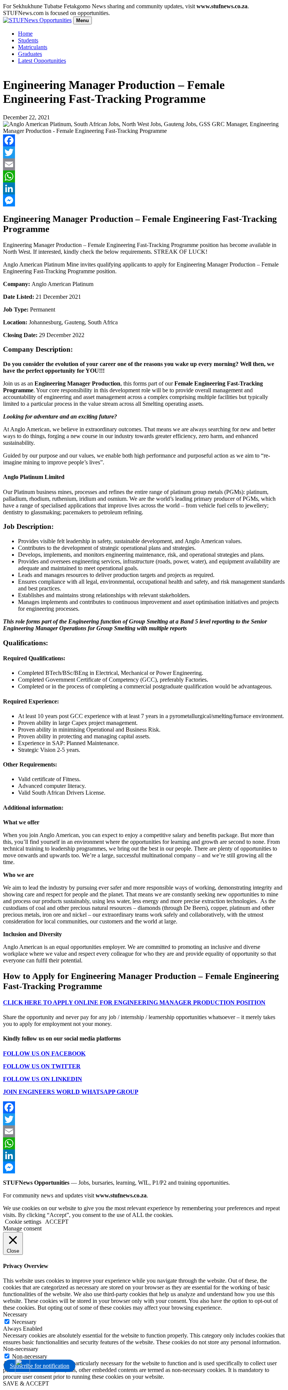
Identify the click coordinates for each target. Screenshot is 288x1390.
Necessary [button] (15, 1314)
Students (28, 40)
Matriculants (32, 47)
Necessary (24, 1322)
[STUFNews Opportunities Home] (37, 20)
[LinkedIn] (144, 188)
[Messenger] (144, 200)
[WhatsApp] (144, 176)
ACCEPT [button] (57, 1221)
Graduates (30, 54)
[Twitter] (144, 152)
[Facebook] (144, 140)
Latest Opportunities (42, 60)
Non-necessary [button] (20, 1349)
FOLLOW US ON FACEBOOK (44, 1053)
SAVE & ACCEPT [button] (26, 1383)
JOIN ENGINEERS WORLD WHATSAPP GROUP (70, 1092)
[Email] (144, 164)
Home (25, 33)
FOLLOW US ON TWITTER (42, 1066)
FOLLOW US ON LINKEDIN (42, 1079)
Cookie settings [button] (23, 1221)
